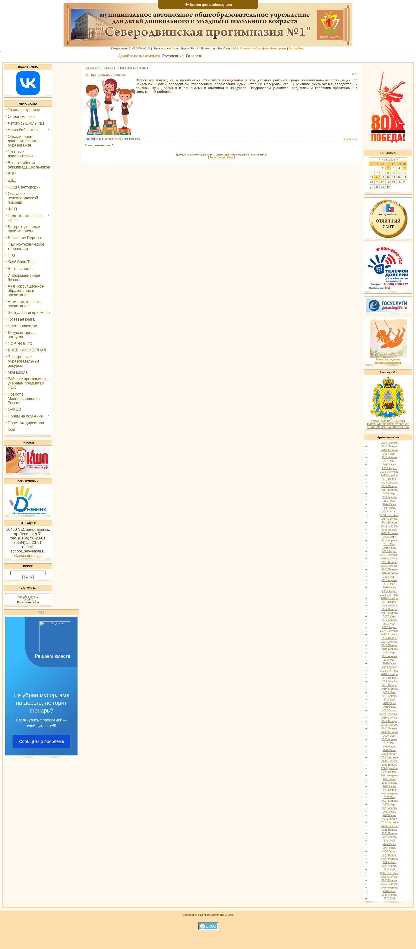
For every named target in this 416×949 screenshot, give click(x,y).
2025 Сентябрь (389, 873)
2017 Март (389, 616)
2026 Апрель (389, 894)
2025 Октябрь (389, 876)
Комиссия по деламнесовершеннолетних (388, 361)
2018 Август (389, 667)
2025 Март (389, 862)
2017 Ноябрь (389, 638)
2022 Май (389, 797)
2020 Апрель (389, 739)
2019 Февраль (389, 688)
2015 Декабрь (389, 565)
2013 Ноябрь (389, 479)
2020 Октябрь (389, 761)
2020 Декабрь (389, 768)
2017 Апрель (389, 620)
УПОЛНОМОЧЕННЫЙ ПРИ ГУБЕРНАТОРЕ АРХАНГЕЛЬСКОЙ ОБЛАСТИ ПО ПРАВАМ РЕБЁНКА (388, 424)
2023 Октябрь (389, 826)
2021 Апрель (389, 782)
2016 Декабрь (389, 605)
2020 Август (389, 753)
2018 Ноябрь (389, 677)
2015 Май (389, 544)
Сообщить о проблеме (41, 741)
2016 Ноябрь (389, 601)
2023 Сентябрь (389, 822)
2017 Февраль (389, 612)
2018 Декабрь (389, 681)
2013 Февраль (389, 450)
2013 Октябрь (389, 475)
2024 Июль (389, 847)
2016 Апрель (389, 580)
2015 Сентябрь (389, 554)
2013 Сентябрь (389, 471)
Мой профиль (260, 48)
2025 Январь (389, 855)
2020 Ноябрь (389, 764)
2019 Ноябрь (389, 721)
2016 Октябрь (389, 598)
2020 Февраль (389, 732)
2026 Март (389, 891)
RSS (235, 48)
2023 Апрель (389, 808)
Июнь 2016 (388, 159)
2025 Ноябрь (389, 880)
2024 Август (389, 851)
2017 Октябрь (389, 634)
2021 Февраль (389, 775)
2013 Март (389, 453)
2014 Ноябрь (389, 522)
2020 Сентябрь (389, 757)
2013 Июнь (389, 464)
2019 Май (389, 699)
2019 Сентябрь (389, 714)
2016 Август (389, 591)
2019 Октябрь (389, 717)
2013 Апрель (389, 457)
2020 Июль (389, 750)
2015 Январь (389, 529)
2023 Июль (389, 815)
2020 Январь (389, 728)
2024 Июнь (389, 844)
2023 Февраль (389, 800)
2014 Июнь (389, 504)
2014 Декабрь (389, 526)
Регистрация (278, 48)
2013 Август (389, 468)
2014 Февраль (389, 489)
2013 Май (389, 460)
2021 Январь (389, 771)
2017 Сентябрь (389, 630)
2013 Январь (389, 446)
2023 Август (389, 818)
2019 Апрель (389, 695)
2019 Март (389, 692)
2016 (100, 68)
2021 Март (389, 779)
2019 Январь (389, 685)
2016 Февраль (389, 573)
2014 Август (389, 511)
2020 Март (389, 735)
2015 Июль (389, 547)
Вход (301, 48)
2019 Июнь (389, 703)
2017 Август (389, 627)
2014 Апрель (389, 497)
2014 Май (389, 500)
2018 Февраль (389, 648)
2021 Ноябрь (389, 789)
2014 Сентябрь (389, 515)
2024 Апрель (389, 836)
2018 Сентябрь (389, 670)
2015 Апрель (389, 540)
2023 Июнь (389, 811)
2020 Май (389, 742)
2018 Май (389, 659)
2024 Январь (389, 833)
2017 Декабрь (389, 641)
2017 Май (389, 623)
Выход (293, 48)
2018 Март (389, 652)
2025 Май (389, 869)
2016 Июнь (389, 587)
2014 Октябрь (389, 518)
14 (377, 177)
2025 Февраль (389, 858)
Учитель (119, 139)
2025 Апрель (389, 865)
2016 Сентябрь (389, 594)
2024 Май (389, 840)
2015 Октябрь (389, 558)
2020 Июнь (389, 746)
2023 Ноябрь (389, 829)
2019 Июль (389, 706)
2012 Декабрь (389, 442)
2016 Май (389, 583)
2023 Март (389, 804)
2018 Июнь (389, 663)
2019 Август (389, 710)
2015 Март (389, 536)
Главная (245, 48)
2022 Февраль (389, 793)
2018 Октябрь (389, 674)
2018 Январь (389, 645)
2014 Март (389, 493)
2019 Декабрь (389, 724)
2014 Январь (389, 486)
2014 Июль (389, 507)
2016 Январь (389, 569)
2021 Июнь (389, 786)
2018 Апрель (389, 656)
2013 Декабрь (389, 482)
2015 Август (389, 551)
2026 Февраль (389, 887)
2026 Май (389, 898)
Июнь (109, 68)
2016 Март (389, 576)
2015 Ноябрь (389, 562)
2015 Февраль (389, 533)
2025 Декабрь (389, 883)
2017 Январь (389, 609)
